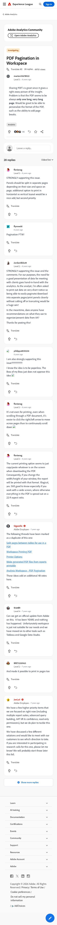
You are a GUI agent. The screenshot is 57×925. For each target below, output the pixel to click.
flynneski (18, 226)
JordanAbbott (20, 262)
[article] (28, 192)
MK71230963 (20, 663)
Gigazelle (18, 525)
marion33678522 (21, 76)
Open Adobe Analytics (25, 35)
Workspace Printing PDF (19, 551)
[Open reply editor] (28, 148)
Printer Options (14, 556)
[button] (16, 69)
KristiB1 (17, 607)
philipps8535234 (21, 351)
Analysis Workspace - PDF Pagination (25, 570)
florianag (18, 169)
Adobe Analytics (11, 14)
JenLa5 (17, 699)
